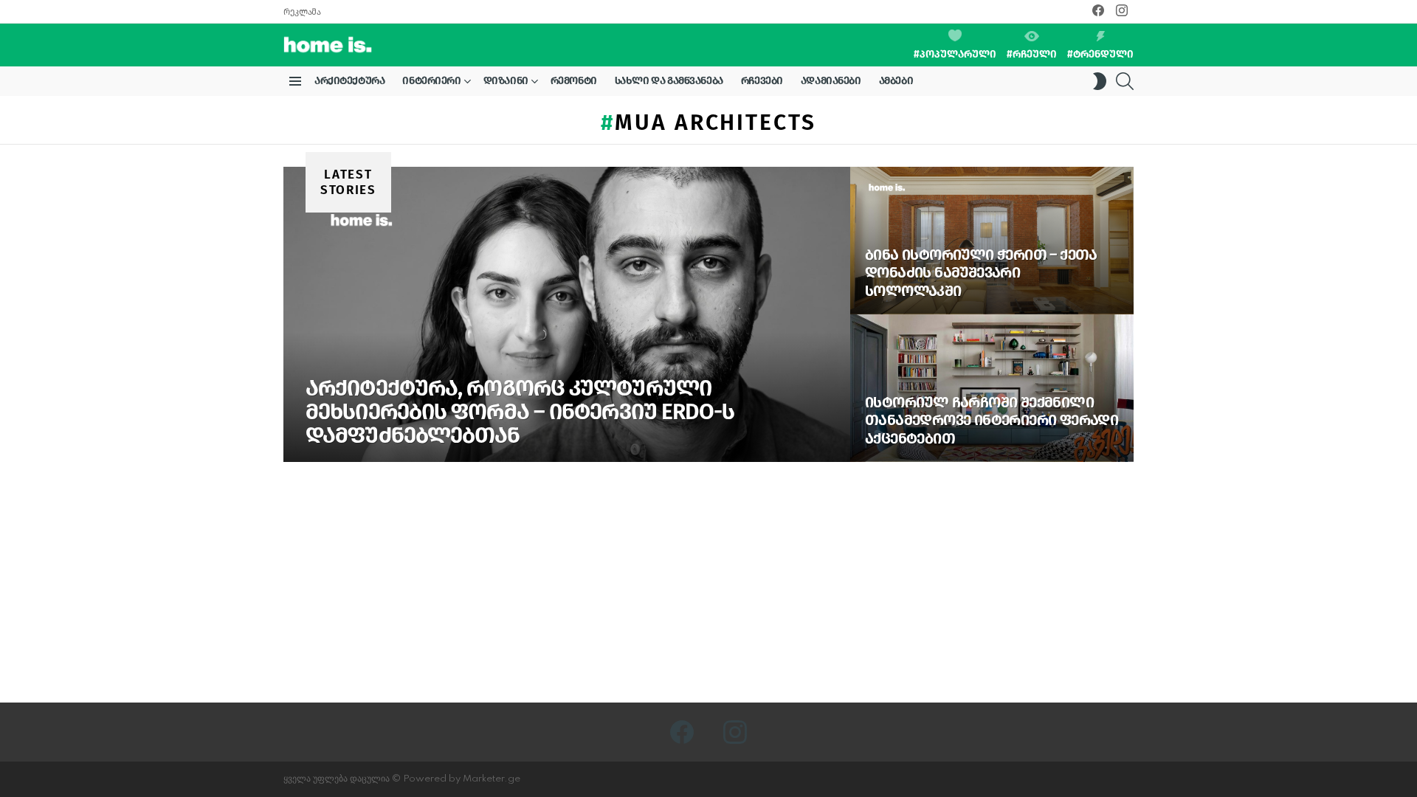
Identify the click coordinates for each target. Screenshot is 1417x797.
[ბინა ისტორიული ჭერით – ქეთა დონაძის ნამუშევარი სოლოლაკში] (992, 240)
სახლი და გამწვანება (669, 81)
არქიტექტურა (349, 81)
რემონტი (574, 81)
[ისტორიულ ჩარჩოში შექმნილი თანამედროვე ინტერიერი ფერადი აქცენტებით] (992, 388)
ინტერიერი (431, 81)
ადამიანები (831, 81)
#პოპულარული (955, 54)
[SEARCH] (1125, 81)
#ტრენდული (1100, 54)
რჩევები (762, 81)
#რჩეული (1032, 54)
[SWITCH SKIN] (1100, 81)
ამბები (896, 81)
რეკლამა (301, 12)
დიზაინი (505, 81)
